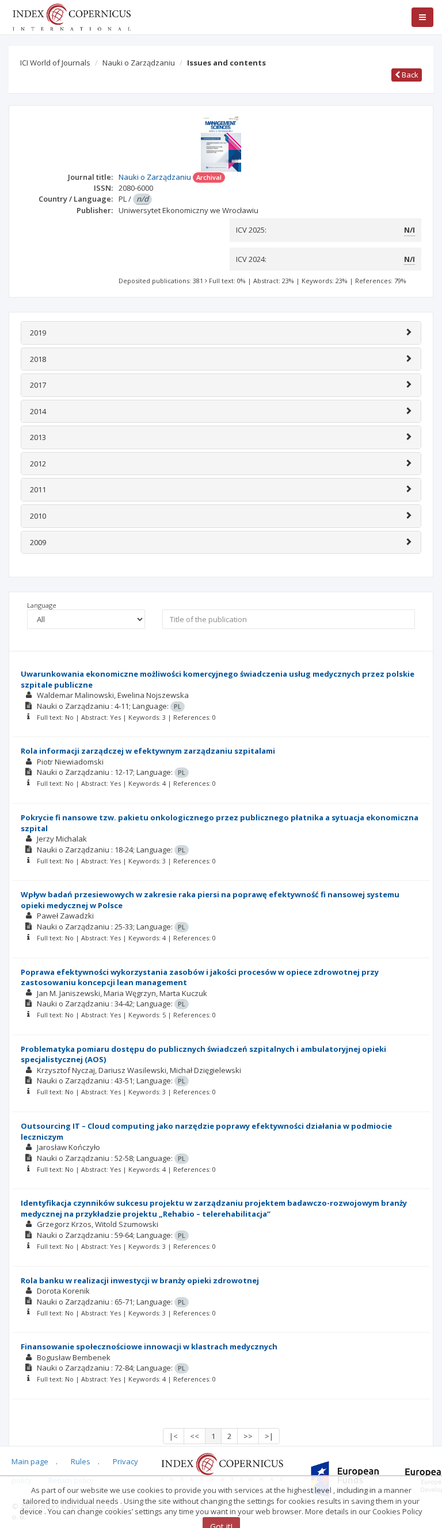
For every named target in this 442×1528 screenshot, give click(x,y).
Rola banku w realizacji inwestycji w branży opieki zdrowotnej (140, 1280)
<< (194, 1436)
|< (173, 1436)
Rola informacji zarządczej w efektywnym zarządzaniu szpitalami (148, 751)
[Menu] (422, 17)
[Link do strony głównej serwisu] (71, 16)
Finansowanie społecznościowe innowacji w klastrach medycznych (149, 1346)
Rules (80, 1461)
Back (409, 75)
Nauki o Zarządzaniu (138, 62)
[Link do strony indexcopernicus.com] (222, 1466)
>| (269, 1436)
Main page (30, 1461)
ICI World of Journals (55, 62)
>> (248, 1436)
